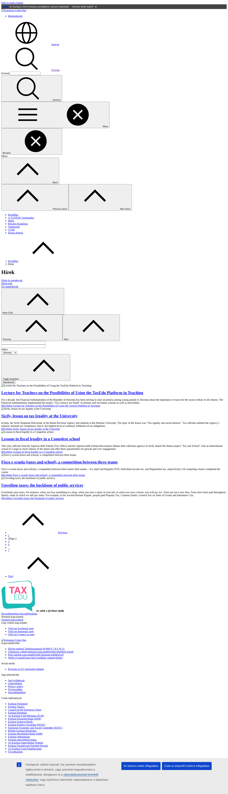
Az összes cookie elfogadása (141, 765)
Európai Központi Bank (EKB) (24, 718)
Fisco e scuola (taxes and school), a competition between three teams (59, 462)
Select (4, 349)
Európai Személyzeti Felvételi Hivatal (28, 745)
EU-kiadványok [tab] (9, 286)
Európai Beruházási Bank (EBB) (25, 733)
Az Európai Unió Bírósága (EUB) (26, 715)
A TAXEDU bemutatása (21, 217)
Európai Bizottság (17, 712)
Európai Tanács (16, 706)
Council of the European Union (24, 709)
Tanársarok (14, 226)
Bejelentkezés (15, 16)
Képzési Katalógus (18, 223)
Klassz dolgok (15, 232)
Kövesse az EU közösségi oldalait (26, 669)
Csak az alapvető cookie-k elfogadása (186, 765)
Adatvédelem (15, 683)
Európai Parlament (18, 703)
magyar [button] (55, 44)
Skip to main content (12, 2)
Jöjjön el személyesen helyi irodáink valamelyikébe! (35, 657)
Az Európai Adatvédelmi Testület (25, 742)
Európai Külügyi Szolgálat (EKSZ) (26, 724)
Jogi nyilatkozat (16, 680)
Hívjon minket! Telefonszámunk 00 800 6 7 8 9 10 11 (36, 648)
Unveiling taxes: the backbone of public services (42, 485)
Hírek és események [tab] (12, 280)
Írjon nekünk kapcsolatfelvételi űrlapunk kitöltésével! (36, 654)
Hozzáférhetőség (17, 692)
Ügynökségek (15, 751)
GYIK (11, 229)
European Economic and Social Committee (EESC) (35, 727)
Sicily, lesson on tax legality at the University (39, 416)
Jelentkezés (8, 382)
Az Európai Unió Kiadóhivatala (25, 748)
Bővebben (50, 405)
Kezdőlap (13, 214)
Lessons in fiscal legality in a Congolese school (40, 439)
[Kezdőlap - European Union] (13, 10)
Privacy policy (15, 686)
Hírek (11, 220)
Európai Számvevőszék (20, 721)
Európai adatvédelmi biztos (22, 739)
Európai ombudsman (19, 736)
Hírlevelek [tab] (6, 283)
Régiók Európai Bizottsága (22, 730)
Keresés (55, 70)
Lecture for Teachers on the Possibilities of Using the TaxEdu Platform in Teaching (72, 392)
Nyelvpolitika (15, 689)
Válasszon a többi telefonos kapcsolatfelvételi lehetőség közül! (41, 651)
